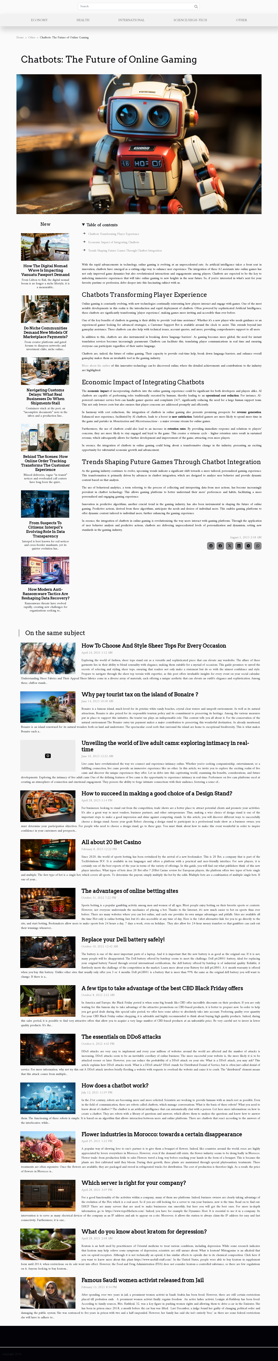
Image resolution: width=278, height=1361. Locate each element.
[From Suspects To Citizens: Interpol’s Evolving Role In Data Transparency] (45, 504)
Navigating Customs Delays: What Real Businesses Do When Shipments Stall (45, 396)
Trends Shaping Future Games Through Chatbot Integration (125, 250)
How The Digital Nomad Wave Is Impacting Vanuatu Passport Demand (45, 270)
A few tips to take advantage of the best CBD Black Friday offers (162, 988)
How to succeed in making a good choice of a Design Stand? (157, 793)
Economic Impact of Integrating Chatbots (113, 242)
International (131, 20)
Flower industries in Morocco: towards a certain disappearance (162, 1134)
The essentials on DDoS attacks (121, 1037)
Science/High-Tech (190, 20)
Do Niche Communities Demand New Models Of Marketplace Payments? (45, 332)
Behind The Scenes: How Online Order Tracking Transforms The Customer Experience (45, 463)
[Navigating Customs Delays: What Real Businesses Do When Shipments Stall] (45, 371)
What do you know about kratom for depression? (144, 1231)
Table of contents (102, 225)
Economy (39, 20)
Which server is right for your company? (134, 1183)
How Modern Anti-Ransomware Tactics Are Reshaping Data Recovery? (45, 593)
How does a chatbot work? (115, 1085)
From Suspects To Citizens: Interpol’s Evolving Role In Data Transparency (45, 529)
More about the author (96, 365)
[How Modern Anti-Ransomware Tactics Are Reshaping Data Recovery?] (45, 570)
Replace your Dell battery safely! (123, 939)
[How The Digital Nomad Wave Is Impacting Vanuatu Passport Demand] (45, 247)
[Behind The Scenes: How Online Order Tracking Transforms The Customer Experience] (45, 437)
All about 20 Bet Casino (111, 842)
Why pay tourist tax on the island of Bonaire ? (140, 694)
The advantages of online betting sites (130, 891)
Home (20, 37)
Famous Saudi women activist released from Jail (143, 1280)
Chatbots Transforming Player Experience (113, 234)
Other (241, 20)
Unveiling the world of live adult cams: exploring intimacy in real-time (165, 746)
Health (83, 20)
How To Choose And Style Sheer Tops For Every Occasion (154, 645)
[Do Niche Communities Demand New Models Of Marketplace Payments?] (45, 309)
